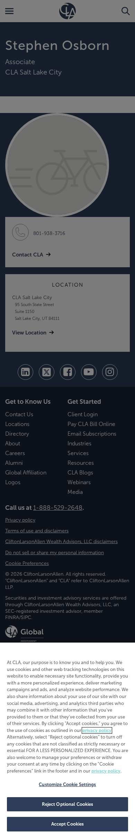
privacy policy (96, 730)
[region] (67, 740)
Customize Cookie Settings (67, 784)
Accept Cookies (67, 824)
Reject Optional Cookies (67, 804)
